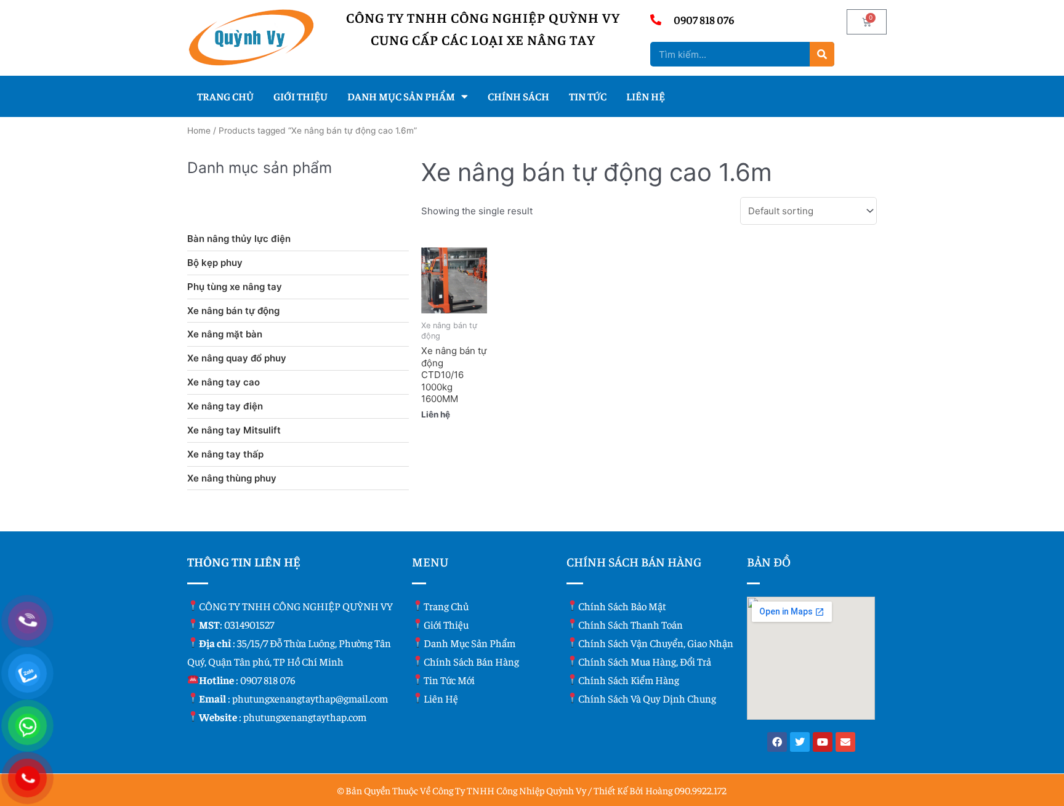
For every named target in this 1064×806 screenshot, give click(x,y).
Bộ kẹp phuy (215, 262)
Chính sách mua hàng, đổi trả (644, 661)
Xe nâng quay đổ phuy (236, 358)
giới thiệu (446, 624)
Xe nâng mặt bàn (224, 334)
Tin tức (588, 96)
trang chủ (446, 606)
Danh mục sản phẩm (401, 96)
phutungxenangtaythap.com (304, 716)
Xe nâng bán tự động (233, 310)
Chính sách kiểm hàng (628, 680)
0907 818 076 (268, 680)
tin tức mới (449, 680)
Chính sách (518, 96)
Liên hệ (645, 96)
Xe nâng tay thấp (225, 454)
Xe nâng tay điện (225, 406)
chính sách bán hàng (471, 661)
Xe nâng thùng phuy (231, 478)
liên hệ (441, 698)
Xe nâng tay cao (223, 382)
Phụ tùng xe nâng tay (234, 286)
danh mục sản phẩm (469, 643)
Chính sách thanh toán (630, 624)
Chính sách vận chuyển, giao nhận (655, 643)
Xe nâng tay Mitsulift (234, 430)
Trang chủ (225, 96)
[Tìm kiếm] (822, 54)
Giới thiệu (300, 96)
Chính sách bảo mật (622, 606)
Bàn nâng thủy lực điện (239, 238)
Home (199, 130)
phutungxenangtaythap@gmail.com (310, 698)
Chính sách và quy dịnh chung (647, 698)
